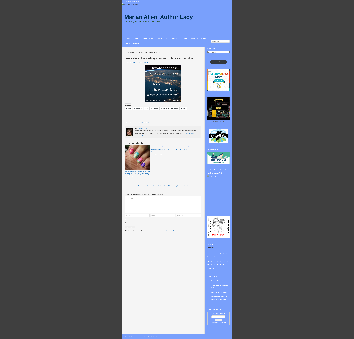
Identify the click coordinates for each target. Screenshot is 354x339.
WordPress (144, 336)
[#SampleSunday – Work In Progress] (163, 146)
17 (227, 259)
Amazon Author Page (218, 62)
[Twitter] (223, 1)
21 (217, 261)
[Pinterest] (229, 1)
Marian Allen (146, 62)
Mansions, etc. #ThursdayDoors (147, 186)
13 (214, 259)
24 (227, 261)
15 (221, 259)
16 (224, 259)
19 (211, 261)
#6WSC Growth (181, 149)
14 (217, 259)
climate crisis (152, 122)
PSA (142, 122)
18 (208, 261)
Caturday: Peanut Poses (218, 280)
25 (208, 264)
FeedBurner (222, 322)
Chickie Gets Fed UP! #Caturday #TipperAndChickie (173, 186)
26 (211, 264)
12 (211, 259)
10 (227, 256)
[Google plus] (226, 1)
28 (217, 264)
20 (214, 261)
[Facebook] (220, 1)
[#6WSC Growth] (188, 146)
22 (221, 261)
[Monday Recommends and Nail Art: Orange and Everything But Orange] (137, 157)
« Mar (209, 268)
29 (221, 264)
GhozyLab (155, 336)
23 (224, 261)
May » (214, 268)
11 (208, 259)
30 (224, 264)
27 (214, 264)
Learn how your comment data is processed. (161, 231)
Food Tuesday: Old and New (219, 292)
